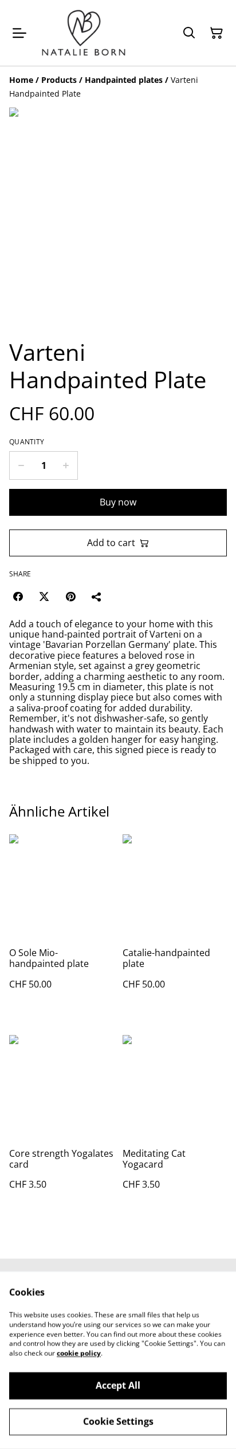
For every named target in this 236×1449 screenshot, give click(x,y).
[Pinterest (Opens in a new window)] (70, 596)
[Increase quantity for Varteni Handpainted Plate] (66, 465)
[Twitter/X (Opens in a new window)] (44, 596)
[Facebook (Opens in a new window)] (17, 596)
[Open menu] (19, 33)
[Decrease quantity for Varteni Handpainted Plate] (21, 465)
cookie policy (79, 1353)
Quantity (26, 442)
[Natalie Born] (83, 33)
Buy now (118, 502)
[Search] (189, 33)
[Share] (96, 596)
